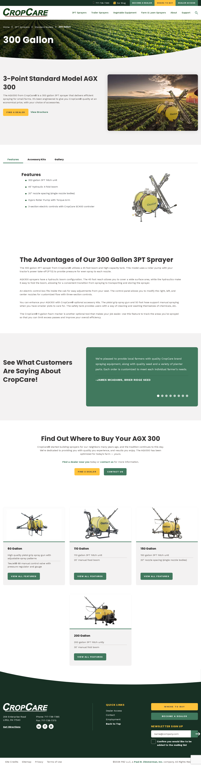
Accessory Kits (37, 159)
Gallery (59, 159)
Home (6, 27)
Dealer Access (186, 3)
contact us (106, 461)
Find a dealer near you (75, 461)
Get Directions (11, 726)
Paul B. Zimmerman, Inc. (148, 761)
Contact (110, 715)
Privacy (39, 761)
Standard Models (44, 27)
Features (13, 159)
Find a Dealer (15, 112)
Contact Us (115, 472)
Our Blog (121, 3)
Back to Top (113, 723)
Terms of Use (54, 761)
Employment (113, 719)
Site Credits (11, 761)
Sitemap (26, 761)
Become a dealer (142, 3)
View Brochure (39, 112)
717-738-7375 (48, 720)
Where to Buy (165, 3)
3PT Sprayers (22, 27)
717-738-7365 (102, 3)
